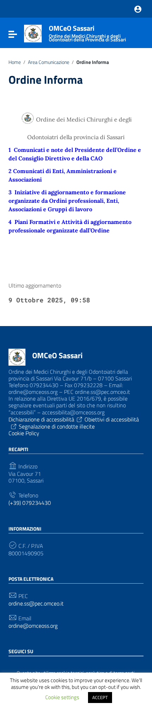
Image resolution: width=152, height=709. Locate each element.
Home (14, 62)
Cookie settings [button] (62, 697)
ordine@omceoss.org (33, 625)
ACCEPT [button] (100, 697)
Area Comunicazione (48, 62)
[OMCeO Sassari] (33, 33)
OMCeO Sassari (57, 355)
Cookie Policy (23, 433)
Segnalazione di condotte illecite (57, 426)
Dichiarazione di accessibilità (41, 419)
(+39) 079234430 (29, 503)
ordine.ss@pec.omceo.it (36, 603)
